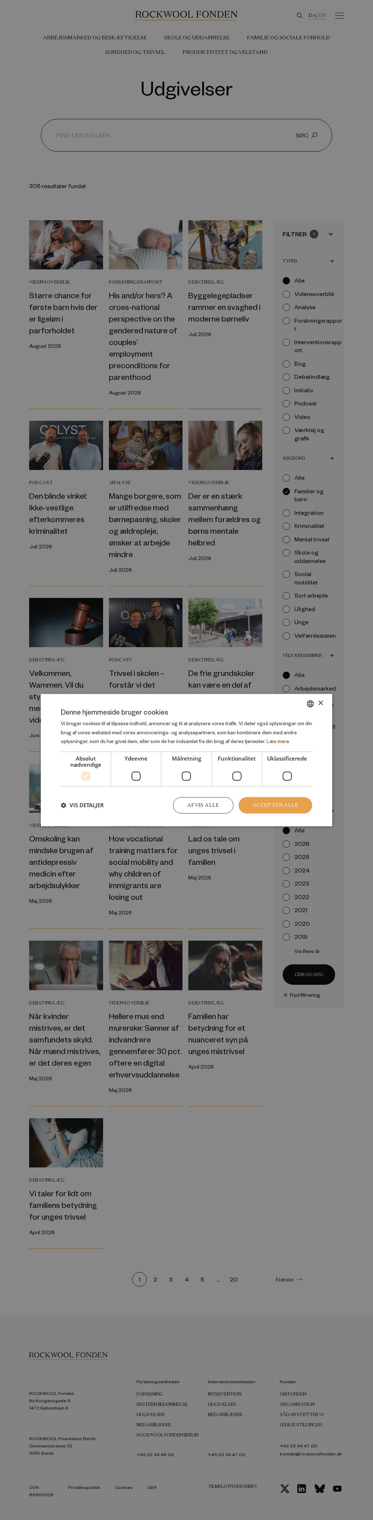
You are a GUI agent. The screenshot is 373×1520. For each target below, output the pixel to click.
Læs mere (278, 741)
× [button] (320, 703)
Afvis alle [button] (203, 805)
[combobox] (310, 703)
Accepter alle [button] (275, 805)
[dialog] (186, 760)
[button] (82, 805)
